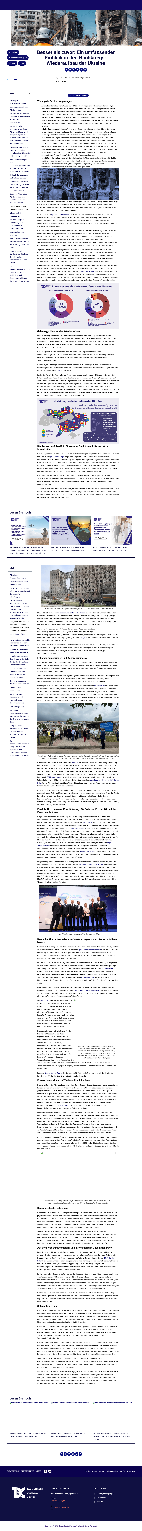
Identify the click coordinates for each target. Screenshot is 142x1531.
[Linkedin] (49, 1471)
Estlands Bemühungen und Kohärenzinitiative (19, 176)
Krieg (22, 63)
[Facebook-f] (45, 1471)
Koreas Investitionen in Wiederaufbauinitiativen (19, 208)
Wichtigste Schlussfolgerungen (18, 102)
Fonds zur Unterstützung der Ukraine (71, 613)
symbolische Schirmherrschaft (89, 950)
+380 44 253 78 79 (58, 1501)
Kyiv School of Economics (60, 215)
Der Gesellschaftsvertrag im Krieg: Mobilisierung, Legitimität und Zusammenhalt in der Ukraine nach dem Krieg (20, 273)
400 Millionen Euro (53, 777)
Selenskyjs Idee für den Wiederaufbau (19, 108)
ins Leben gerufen (78, 828)
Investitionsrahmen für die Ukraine (90, 865)
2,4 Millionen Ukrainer (86, 271)
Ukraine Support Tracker (53, 1073)
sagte (83, 638)
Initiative (75, 763)
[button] (66, 70)
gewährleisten (87, 822)
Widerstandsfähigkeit (18, 58)
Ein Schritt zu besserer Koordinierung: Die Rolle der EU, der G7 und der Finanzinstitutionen (19, 186)
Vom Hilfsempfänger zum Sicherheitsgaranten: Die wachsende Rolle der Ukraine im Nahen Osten (20, 165)
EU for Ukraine (99, 686)
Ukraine (12, 63)
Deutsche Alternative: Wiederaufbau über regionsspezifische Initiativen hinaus (18, 198)
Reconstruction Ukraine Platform (87, 990)
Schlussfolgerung (17, 232)
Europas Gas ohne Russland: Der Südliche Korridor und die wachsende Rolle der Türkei (19, 257)
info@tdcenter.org (62, 1507)
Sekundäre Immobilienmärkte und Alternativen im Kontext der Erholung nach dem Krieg (19, 242)
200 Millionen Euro (88, 977)
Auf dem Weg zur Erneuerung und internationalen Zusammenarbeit (17, 224)
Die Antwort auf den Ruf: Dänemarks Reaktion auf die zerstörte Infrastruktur (20, 118)
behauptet (44, 1001)
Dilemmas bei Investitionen (15, 214)
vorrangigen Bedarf (87, 851)
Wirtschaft (13, 52)
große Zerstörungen (57, 457)
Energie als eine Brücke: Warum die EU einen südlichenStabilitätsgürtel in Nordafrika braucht (20, 151)
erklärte (60, 371)
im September (62, 1105)
